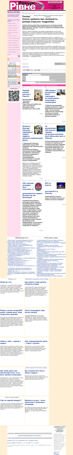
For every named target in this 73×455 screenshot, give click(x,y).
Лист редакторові (20, 440)
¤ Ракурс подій (11, 23)
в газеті (37, 442)
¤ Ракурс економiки (12, 28)
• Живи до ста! (11, 256)
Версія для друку (58, 63)
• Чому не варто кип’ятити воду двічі (17, 244)
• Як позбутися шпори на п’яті (15, 263)
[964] (28, 244)
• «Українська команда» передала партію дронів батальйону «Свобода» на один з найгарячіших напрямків (49, 271)
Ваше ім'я (25, 74)
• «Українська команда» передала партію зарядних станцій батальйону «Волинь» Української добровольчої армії (50, 261)
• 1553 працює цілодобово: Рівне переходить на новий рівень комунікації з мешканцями (51, 274)
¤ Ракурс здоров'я (12, 30)
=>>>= (41, 113)
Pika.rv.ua (56, 453)
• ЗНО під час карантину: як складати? (17, 260)
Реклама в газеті (11, 440)
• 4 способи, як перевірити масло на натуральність (20, 265)
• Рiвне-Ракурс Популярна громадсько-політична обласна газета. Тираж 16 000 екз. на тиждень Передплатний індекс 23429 (20, 241)
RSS (27, 440)
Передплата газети (33, 440)
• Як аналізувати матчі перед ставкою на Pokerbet (50, 263)
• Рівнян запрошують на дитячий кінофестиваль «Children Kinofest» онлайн (20, 246)
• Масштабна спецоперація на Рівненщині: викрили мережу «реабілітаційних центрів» (21, 248)
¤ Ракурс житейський (13, 40)
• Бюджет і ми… (11, 270)
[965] (23, 246)
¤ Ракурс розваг (12, 51)
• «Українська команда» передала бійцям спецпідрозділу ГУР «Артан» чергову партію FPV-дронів (50, 247)
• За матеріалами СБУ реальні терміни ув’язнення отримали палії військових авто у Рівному (50, 241)
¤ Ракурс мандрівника (13, 45)
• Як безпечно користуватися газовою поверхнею (50, 276)
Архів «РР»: (12, 63)
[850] (24, 263)
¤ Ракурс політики (12, 25)
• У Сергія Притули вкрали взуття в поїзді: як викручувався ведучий (18, 255)
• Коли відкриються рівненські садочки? (17, 253)
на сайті (28, 442)
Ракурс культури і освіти (29, 12)
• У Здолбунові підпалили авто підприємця (18, 268)
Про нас (9, 442)
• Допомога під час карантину (15, 264)
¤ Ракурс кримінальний (13, 38)
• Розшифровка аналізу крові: (15, 262)
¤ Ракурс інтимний (12, 42)
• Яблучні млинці (41, 250)
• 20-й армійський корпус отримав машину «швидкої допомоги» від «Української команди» (50, 267)
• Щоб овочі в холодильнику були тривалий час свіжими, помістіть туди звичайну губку (19, 251)
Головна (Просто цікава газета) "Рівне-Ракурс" (13, 15)
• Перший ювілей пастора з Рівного (46, 249)
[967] (24, 264)
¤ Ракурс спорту (12, 36)
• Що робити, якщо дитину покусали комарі (18, 269)
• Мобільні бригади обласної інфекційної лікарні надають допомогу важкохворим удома (49, 265)
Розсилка (19, 442)
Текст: (23, 81)
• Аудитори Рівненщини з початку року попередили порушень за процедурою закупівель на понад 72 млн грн (21, 273)
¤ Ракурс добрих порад (13, 49)
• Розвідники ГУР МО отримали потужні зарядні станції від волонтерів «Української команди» (51, 255)
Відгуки (14, 442)
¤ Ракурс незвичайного (13, 47)
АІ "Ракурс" (56, 454)
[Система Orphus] (31, 70)
